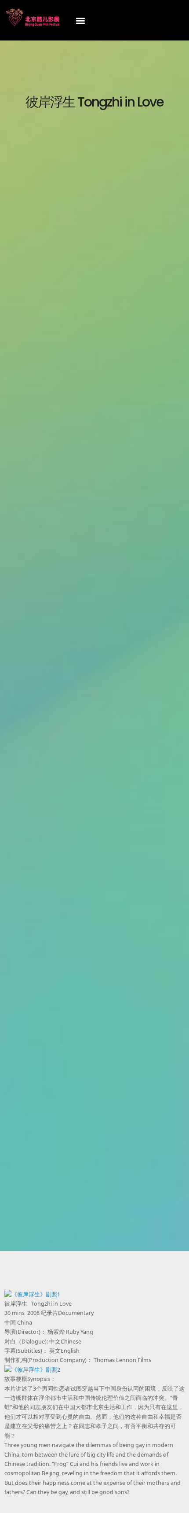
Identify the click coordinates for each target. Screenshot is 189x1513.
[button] (80, 20)
